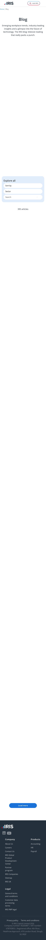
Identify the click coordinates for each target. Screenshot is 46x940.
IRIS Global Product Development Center (11, 859)
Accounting (35, 844)
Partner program (9, 868)
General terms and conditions (11, 894)
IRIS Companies (11, 874)
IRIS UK (8, 881)
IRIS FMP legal (11, 909)
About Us (9, 844)
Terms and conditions (30, 920)
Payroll (34, 851)
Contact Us (9, 851)
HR (32, 847)
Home (2, 9)
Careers (8, 847)
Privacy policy (12, 920)
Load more (23, 805)
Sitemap (8, 878)
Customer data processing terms (11, 903)
